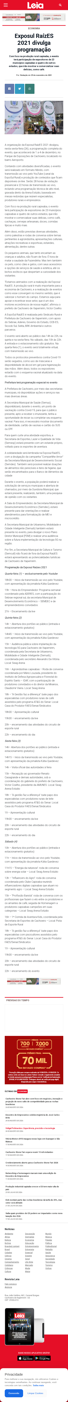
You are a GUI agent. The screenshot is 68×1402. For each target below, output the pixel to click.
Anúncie (8, 1287)
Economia (22, 1091)
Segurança (50, 1256)
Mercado (29, 1265)
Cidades (8, 1253)
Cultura (8, 1271)
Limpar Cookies (35, 1393)
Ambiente (9, 1234)
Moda (27, 1268)
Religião (49, 1249)
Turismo (49, 1265)
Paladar (48, 1240)
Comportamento (12, 1262)
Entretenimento (32, 1246)
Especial (29, 1253)
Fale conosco (11, 1284)
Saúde (48, 1253)
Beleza (8, 1240)
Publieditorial (51, 1246)
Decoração (30, 1234)
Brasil (7, 1249)
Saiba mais (38, 1385)
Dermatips (29, 1237)
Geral (27, 1259)
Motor (27, 1271)
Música (48, 1237)
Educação (29, 1243)
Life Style (29, 1262)
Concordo (14, 1393)
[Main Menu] (5, 5)
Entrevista (29, 1249)
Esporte (28, 1256)
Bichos (8, 1243)
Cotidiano (9, 1265)
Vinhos (48, 1268)
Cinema (8, 1259)
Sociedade (50, 1259)
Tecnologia (50, 1262)
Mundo (48, 1234)
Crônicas (9, 1268)
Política (48, 1243)
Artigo (7, 1237)
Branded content (12, 1246)
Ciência (8, 1256)
